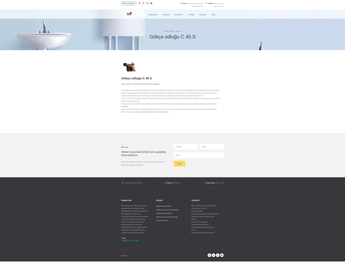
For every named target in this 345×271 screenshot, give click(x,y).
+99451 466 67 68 (218, 6)
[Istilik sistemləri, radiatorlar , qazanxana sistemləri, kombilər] (129, 13)
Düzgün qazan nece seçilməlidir (167, 210)
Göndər (179, 163)
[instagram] (147, 3)
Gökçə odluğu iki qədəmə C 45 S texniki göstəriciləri (151, 112)
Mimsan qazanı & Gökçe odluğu (167, 217)
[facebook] (143, 3)
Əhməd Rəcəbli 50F (197, 6)
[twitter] (139, 3)
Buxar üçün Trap (162, 220)
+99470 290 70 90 (218, 3)
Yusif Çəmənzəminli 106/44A (195, 3)
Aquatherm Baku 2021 (164, 213)
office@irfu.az (176, 183)
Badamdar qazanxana (163, 206)
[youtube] (151, 3)
